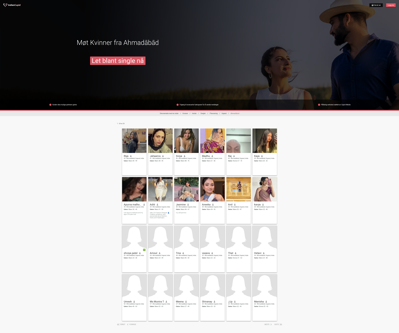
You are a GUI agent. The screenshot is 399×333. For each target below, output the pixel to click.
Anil (230, 204)
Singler (203, 113)
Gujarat (224, 113)
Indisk (194, 113)
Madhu (206, 156)
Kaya (257, 156)
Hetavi (257, 253)
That (230, 253)
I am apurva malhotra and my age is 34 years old (133, 213)
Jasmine (181, 204)
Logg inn (391, 5)
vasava (206, 253)
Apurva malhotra (133, 204)
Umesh (128, 301)
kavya (257, 204)
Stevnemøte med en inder (169, 113)
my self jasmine (181, 213)
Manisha (259, 301)
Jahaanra (155, 156)
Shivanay (207, 301)
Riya (126, 156)
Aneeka (206, 204)
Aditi (152, 204)
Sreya (179, 156)
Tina (178, 253)
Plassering (214, 113)
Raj (230, 156)
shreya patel (130, 253)
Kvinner (185, 113)
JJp (230, 301)
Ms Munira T (157, 301)
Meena (180, 301)
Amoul (153, 253)
